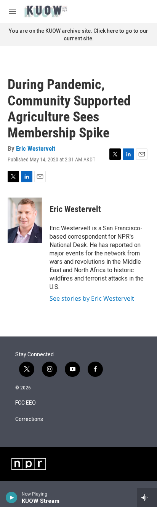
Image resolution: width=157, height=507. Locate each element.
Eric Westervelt (35, 148)
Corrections (29, 419)
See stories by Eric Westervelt (92, 298)
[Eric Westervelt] (25, 220)
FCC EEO (25, 403)
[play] (11, 497)
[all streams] (147, 497)
